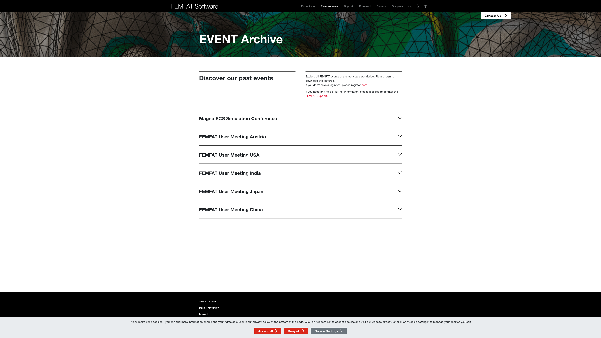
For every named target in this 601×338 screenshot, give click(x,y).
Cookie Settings (326, 331)
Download (364, 6)
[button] (410, 6)
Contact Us (493, 15)
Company (397, 6)
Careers (381, 6)
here (364, 85)
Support (348, 6)
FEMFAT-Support (316, 95)
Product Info (308, 6)
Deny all (294, 331)
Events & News (329, 6)
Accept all (265, 331)
